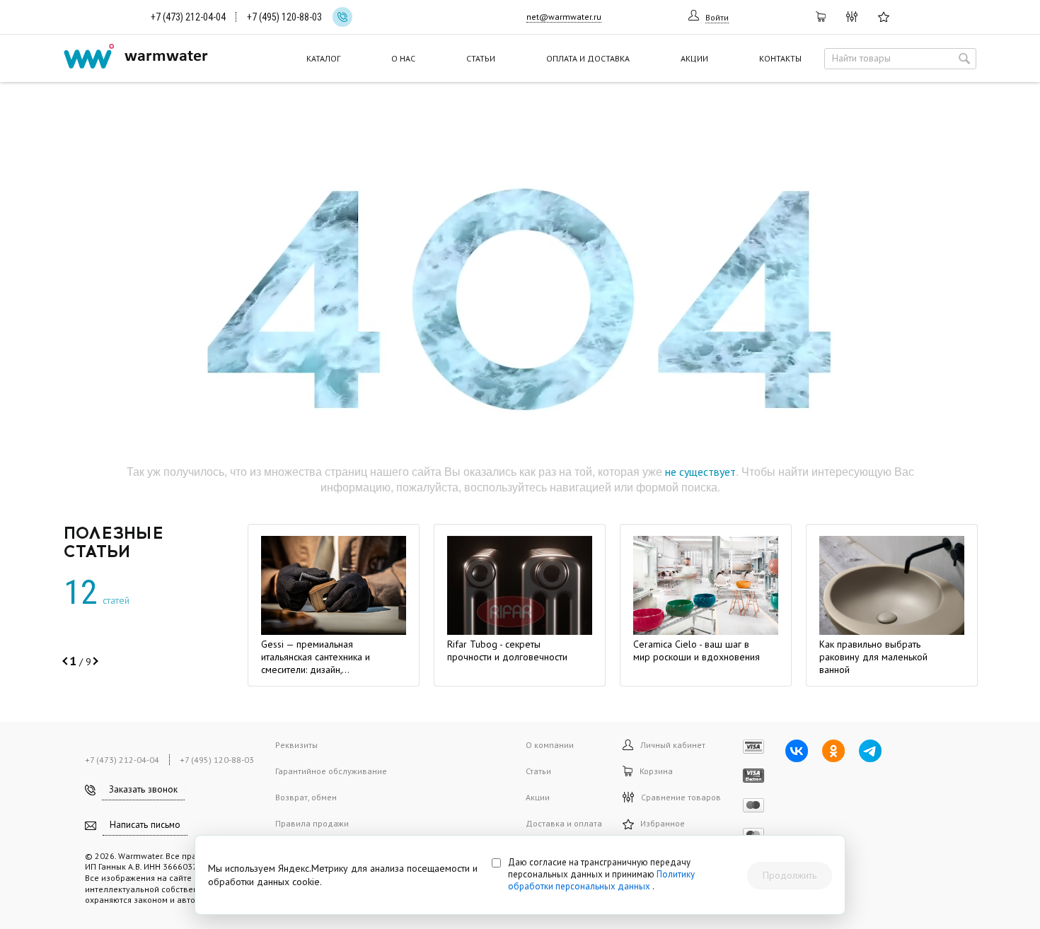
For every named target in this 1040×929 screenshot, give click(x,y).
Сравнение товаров (681, 797)
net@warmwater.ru (563, 16)
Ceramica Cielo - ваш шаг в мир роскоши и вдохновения (696, 650)
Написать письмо (145, 825)
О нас (403, 58)
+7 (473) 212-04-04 (188, 17)
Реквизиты (296, 745)
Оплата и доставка (588, 58)
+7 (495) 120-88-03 (284, 17)
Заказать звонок (143, 789)
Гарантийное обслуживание (331, 771)
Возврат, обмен (306, 797)
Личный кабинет (672, 745)
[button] (66, 661)
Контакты (780, 58)
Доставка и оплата (564, 823)
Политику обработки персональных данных (601, 880)
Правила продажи (312, 823)
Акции (694, 58)
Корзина (656, 771)
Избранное (659, 823)
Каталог (323, 58)
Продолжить (789, 875)
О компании (550, 745)
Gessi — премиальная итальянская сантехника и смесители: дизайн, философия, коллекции (315, 663)
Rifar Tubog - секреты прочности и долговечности (507, 650)
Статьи (480, 58)
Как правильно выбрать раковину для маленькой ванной (873, 657)
